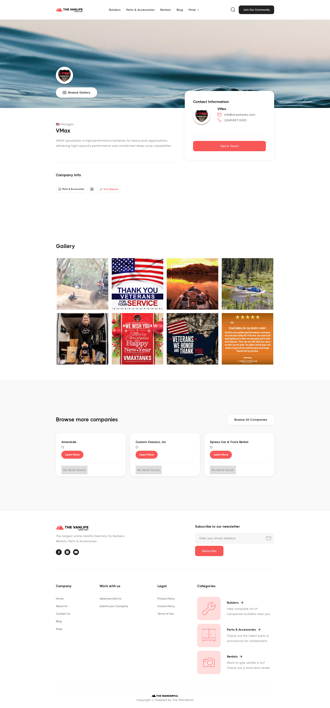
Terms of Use (165, 613)
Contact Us (63, 613)
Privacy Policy (166, 598)
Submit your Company (114, 606)
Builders (115, 9)
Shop (59, 629)
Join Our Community (256, 9)
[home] (69, 9)
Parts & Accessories (140, 9)
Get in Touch (230, 146)
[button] (194, 9)
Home (59, 598)
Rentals (165, 9)
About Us (62, 606)
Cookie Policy (166, 606)
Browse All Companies (250, 419)
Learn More (72, 454)
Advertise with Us (111, 598)
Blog (180, 9)
